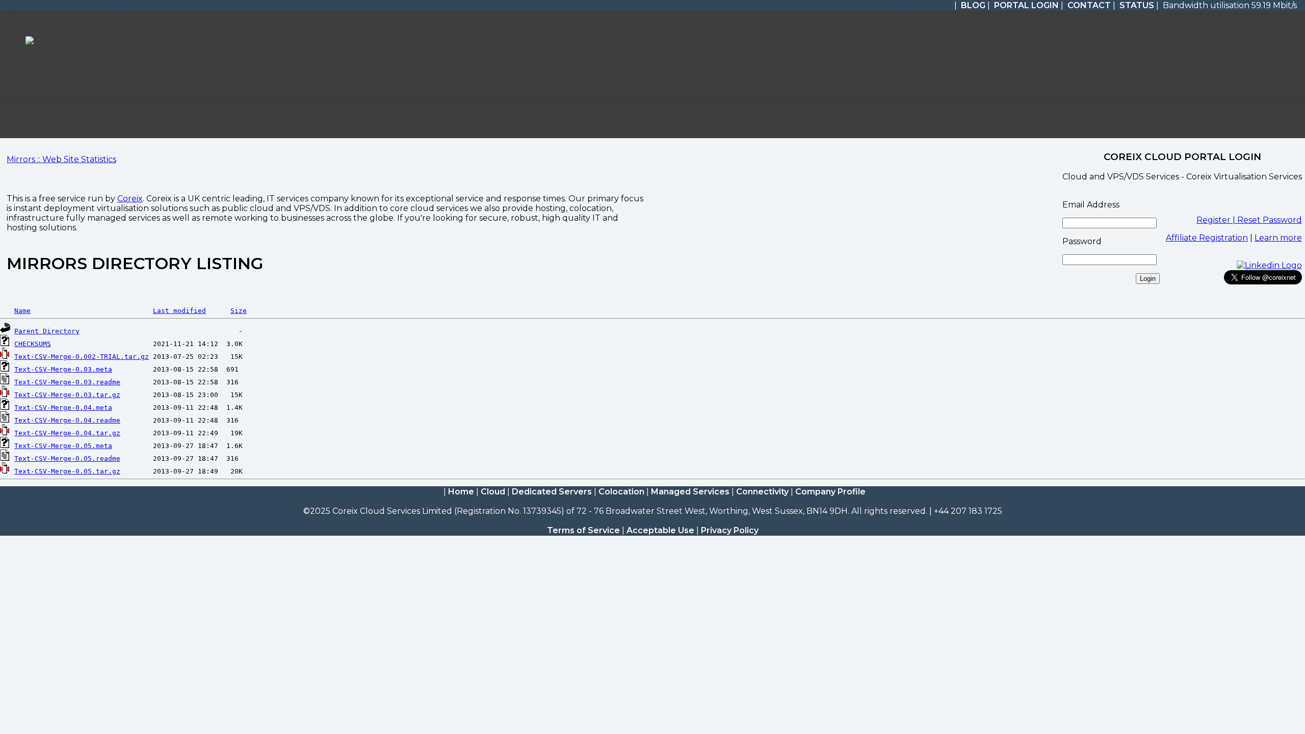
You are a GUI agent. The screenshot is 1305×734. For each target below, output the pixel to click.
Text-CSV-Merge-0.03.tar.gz (67, 395)
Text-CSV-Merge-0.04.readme (67, 420)
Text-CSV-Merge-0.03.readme (67, 382)
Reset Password (1269, 220)
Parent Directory (47, 331)
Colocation (621, 491)
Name (22, 310)
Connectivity (762, 491)
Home (461, 491)
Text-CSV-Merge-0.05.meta (63, 446)
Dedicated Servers (552, 491)
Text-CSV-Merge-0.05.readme (67, 458)
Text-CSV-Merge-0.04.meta (63, 407)
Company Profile (830, 491)
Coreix (130, 198)
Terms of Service (583, 530)
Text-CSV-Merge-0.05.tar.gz (67, 471)
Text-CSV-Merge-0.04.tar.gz (67, 433)
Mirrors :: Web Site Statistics (61, 159)
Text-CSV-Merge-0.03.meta (63, 369)
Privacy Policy (730, 530)
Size (238, 310)
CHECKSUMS (32, 344)
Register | (1216, 220)
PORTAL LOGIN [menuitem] (1026, 5)
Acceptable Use (660, 530)
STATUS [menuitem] (1136, 5)
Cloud (493, 491)
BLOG (973, 5)
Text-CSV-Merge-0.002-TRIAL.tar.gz (81, 356)
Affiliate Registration (1207, 238)
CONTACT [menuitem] (1089, 5)
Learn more (1278, 238)
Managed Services (690, 491)
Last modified (179, 310)
